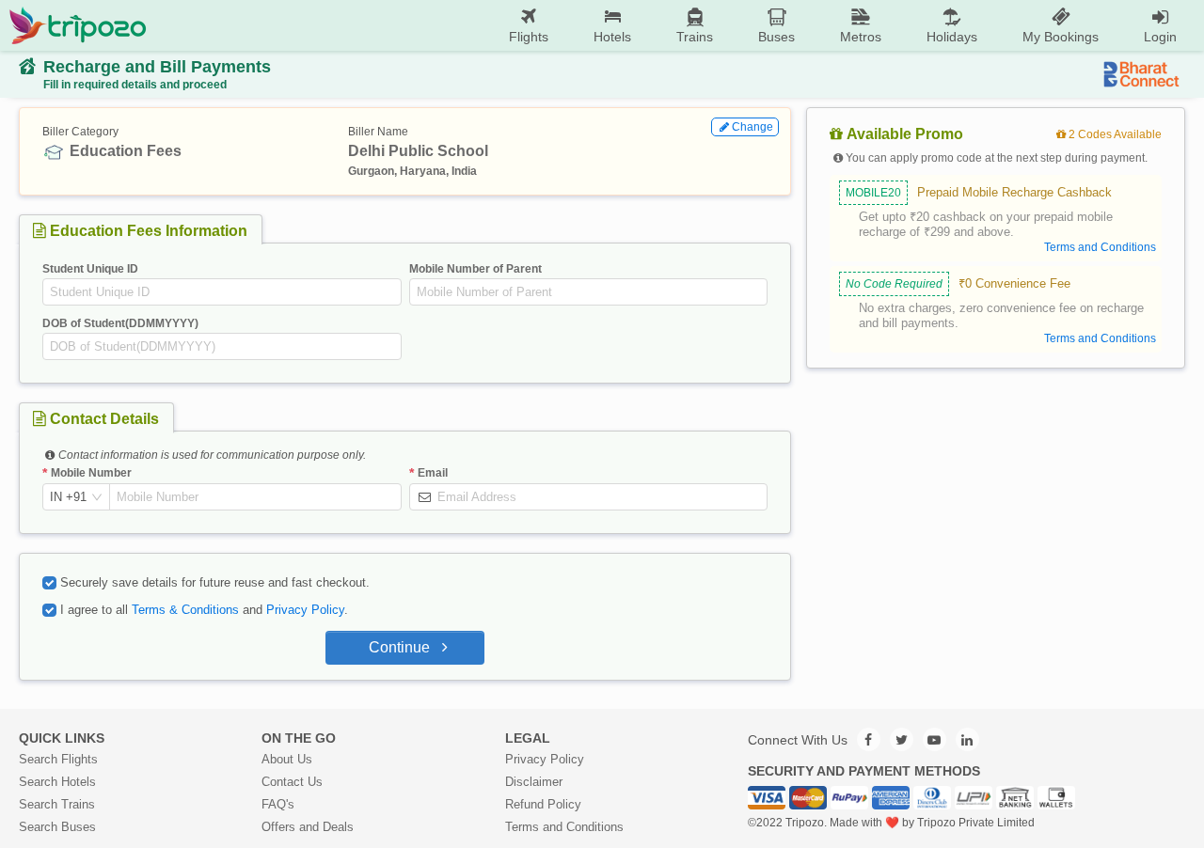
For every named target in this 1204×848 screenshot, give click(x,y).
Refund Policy (543, 804)
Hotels (612, 36)
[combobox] (68, 497)
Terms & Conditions (185, 610)
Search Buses (57, 827)
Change (752, 126)
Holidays (952, 36)
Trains (694, 36)
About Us (286, 759)
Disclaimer (533, 782)
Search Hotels (57, 782)
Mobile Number (91, 472)
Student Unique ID (90, 268)
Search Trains (57, 804)
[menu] (673, 25)
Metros (860, 36)
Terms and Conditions (564, 827)
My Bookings (1060, 36)
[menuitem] (528, 26)
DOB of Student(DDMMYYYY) (120, 323)
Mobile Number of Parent (475, 268)
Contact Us (292, 782)
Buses (776, 36)
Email (433, 472)
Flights (528, 36)
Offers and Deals (307, 827)
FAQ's (277, 804)
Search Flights (58, 759)
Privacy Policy (305, 610)
